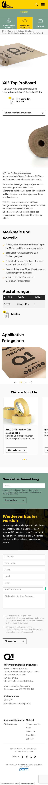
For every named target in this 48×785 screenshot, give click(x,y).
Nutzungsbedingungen (24, 751)
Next (31, 382)
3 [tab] (26, 459)
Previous (16, 382)
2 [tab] (24, 459)
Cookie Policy (30, 749)
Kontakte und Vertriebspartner (17, 704)
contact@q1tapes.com (19, 686)
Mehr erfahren (14, 450)
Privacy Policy (16, 749)
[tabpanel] (24, 362)
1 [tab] (22, 459)
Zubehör (29, 739)
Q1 (3, 31)
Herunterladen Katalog (17, 100)
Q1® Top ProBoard (36, 33)
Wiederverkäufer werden (18, 113)
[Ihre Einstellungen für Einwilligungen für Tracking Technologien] (45, 588)
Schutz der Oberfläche (24, 31)
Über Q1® (8, 700)
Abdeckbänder (10, 724)
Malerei (10, 31)
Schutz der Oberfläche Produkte (14, 33)
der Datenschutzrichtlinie (33, 620)
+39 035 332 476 (26, 689)
